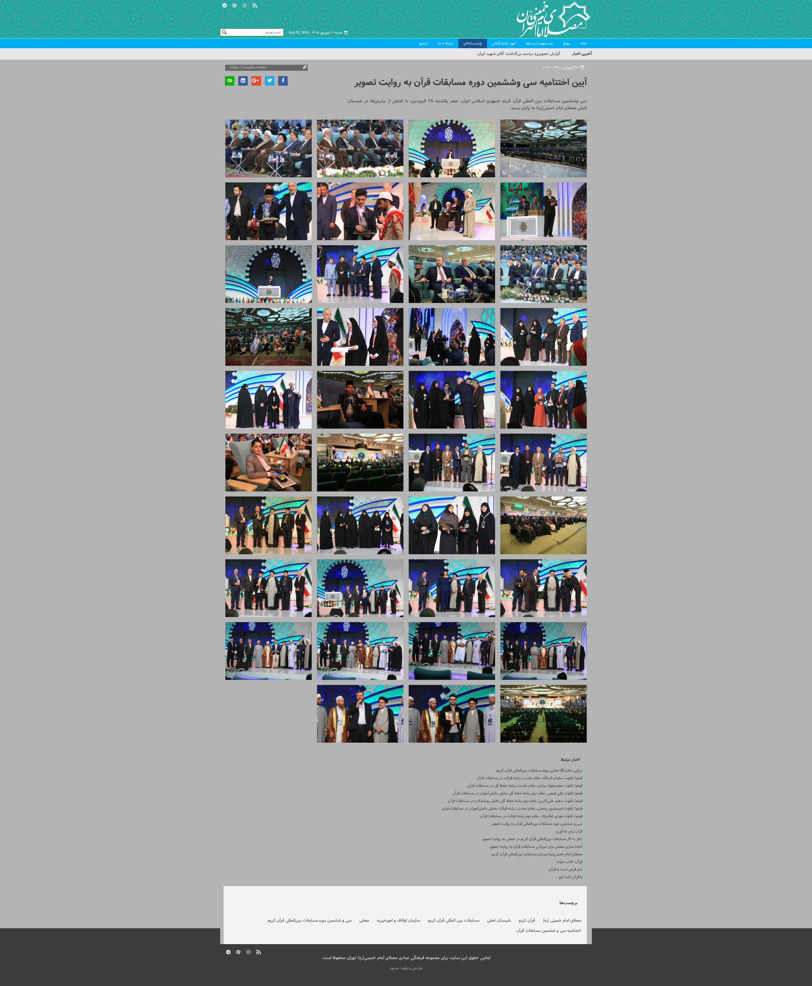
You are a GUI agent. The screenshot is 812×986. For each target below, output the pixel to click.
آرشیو (423, 43)
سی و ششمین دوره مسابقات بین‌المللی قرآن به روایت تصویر (536, 824)
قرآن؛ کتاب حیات (569, 862)
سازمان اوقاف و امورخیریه (398, 920)
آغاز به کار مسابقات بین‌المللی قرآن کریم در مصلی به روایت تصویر (532, 839)
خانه (583, 43)
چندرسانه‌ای (472, 43)
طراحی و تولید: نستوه (406, 968)
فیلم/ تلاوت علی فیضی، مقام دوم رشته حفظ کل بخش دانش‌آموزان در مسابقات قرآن (517, 793)
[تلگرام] (224, 4)
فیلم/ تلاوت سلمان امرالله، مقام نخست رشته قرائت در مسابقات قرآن (529, 778)
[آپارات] (234, 4)
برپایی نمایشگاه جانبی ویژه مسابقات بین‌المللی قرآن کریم (539, 770)
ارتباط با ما (445, 43)
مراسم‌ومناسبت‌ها (539, 43)
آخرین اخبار (582, 53)
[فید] (254, 4)
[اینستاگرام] (244, 4)
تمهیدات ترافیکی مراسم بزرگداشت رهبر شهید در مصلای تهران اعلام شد (500, 53)
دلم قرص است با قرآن (565, 869)
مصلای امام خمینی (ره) (562, 920)
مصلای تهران (544, 19)
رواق (566, 43)
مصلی (364, 920)
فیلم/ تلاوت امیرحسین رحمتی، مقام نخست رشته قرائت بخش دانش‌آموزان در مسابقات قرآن (512, 808)
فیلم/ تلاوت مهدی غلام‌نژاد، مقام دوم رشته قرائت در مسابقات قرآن (531, 816)
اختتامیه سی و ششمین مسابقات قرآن (548, 930)
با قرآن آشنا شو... (568, 877)
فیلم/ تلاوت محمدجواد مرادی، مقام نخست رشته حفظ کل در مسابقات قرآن (524, 786)
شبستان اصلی (499, 920)
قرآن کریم (527, 920)
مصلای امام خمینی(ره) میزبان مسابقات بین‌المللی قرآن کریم (537, 854)
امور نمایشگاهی (504, 43)
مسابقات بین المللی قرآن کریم (453, 920)
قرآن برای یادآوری (569, 831)
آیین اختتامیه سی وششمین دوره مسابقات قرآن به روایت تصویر (470, 82)
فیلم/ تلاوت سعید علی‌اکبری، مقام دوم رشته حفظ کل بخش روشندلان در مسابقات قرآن (515, 801)
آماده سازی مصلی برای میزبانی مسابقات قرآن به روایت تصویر (535, 847)
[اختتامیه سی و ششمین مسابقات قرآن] (543, 148)
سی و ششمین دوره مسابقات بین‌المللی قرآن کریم (309, 920)
